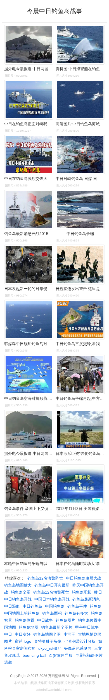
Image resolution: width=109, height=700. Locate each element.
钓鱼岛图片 (65, 620)
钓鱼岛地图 (28, 627)
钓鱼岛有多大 (76, 613)
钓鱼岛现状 (81, 592)
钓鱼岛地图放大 (18, 585)
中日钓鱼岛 (32, 606)
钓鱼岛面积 (52, 613)
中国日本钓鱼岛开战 (52, 599)
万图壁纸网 (56, 676)
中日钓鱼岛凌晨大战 (83, 578)
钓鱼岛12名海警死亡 (51, 592)
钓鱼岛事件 (77, 606)
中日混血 (12, 606)
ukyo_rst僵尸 (49, 648)
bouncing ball (34, 655)
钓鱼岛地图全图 (47, 634)
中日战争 (45, 620)
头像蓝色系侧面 (77, 648)
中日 (8, 634)
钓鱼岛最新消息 (86, 599)
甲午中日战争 (87, 627)
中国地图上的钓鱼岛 (21, 613)
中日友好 (22, 634)
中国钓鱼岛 (55, 606)
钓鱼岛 (95, 606)
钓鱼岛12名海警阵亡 (45, 578)
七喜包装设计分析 (80, 641)
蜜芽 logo (23, 641)
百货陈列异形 (60, 655)
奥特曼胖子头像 (47, 641)
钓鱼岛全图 (20, 592)
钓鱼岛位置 (24, 620)
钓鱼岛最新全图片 (56, 627)
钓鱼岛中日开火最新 (52, 585)
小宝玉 (69, 634)
